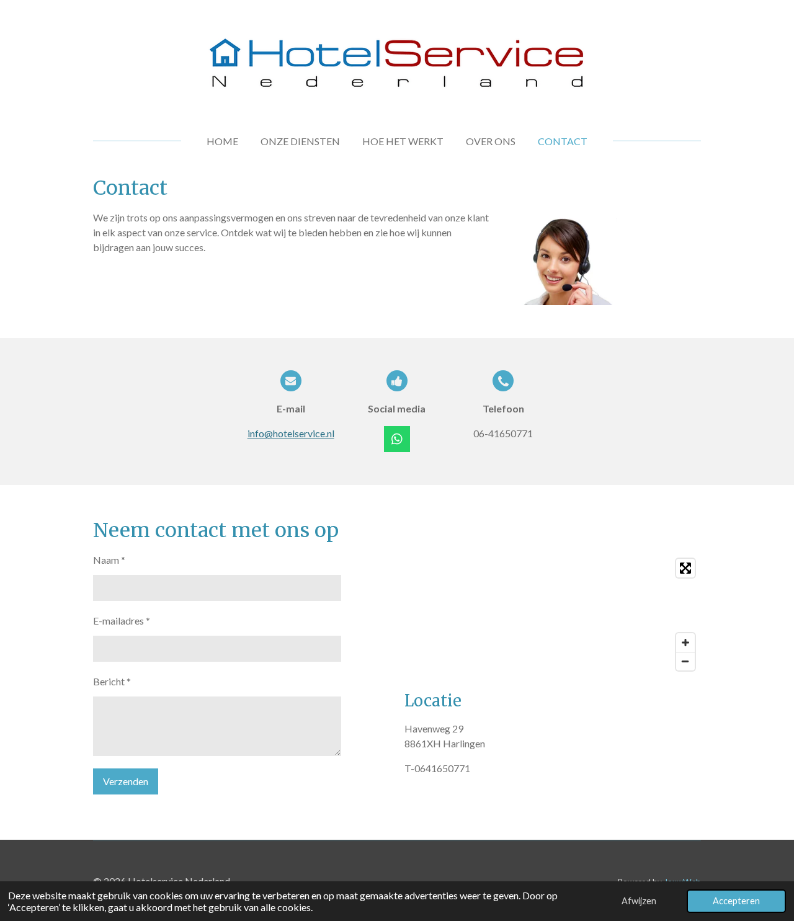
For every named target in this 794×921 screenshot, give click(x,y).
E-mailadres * (121, 620)
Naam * (109, 560)
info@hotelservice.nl (291, 433)
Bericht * (112, 681)
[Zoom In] (685, 642)
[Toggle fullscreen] (685, 568)
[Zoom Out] (685, 661)
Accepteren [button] (736, 901)
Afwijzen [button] (639, 901)
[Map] (552, 615)
